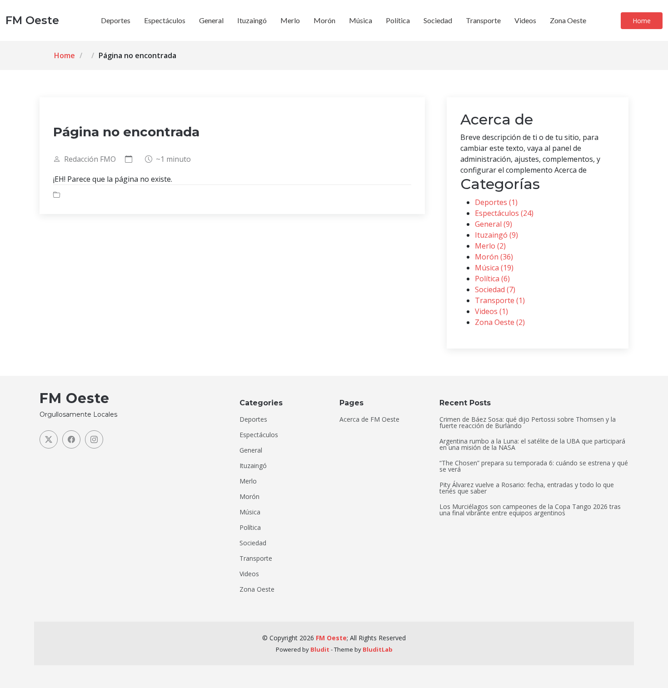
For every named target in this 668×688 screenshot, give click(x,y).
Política (398, 20)
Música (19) (494, 268)
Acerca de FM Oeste (369, 419)
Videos (525, 20)
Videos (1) (491, 311)
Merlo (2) (490, 246)
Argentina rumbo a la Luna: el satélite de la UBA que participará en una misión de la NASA (532, 444)
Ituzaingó (252, 20)
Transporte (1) (500, 300)
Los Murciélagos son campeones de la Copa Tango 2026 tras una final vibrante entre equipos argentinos (530, 510)
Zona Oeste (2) (500, 322)
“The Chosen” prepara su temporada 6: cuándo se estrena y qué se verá (533, 466)
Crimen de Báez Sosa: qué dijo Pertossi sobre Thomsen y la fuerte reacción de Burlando (527, 422)
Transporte (483, 20)
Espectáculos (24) (504, 213)
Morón (324, 20)
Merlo (290, 20)
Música (360, 20)
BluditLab (378, 649)
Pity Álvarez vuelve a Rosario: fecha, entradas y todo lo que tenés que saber (526, 488)
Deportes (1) (496, 202)
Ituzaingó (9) (496, 235)
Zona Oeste (568, 20)
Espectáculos (164, 20)
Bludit (319, 649)
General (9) (493, 224)
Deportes (115, 20)
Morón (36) (494, 257)
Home (642, 20)
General (211, 20)
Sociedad (438, 20)
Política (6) (492, 279)
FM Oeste (331, 637)
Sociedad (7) (495, 289)
